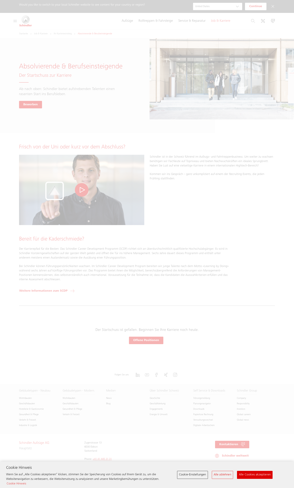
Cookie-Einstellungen (192, 474)
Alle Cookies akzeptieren (255, 474)
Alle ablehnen (222, 474)
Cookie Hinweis (16, 483)
